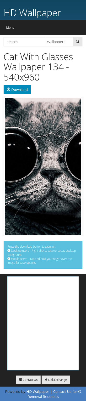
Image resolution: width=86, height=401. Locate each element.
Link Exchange (57, 380)
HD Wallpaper (32, 12)
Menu (11, 28)
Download (19, 89)
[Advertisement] (43, 323)
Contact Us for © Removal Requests (54, 394)
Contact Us (30, 380)
